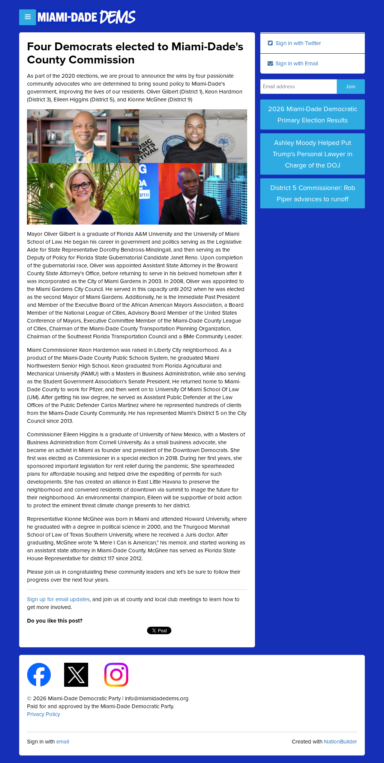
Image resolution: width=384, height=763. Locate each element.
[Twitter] (82, 674)
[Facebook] (45, 674)
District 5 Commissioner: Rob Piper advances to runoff (312, 193)
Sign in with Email (296, 63)
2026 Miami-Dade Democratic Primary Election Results (312, 114)
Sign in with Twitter (297, 43)
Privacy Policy (43, 714)
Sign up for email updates (58, 599)
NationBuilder (340, 741)
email (62, 741)
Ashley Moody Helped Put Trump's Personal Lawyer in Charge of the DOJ (312, 154)
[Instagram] (122, 674)
